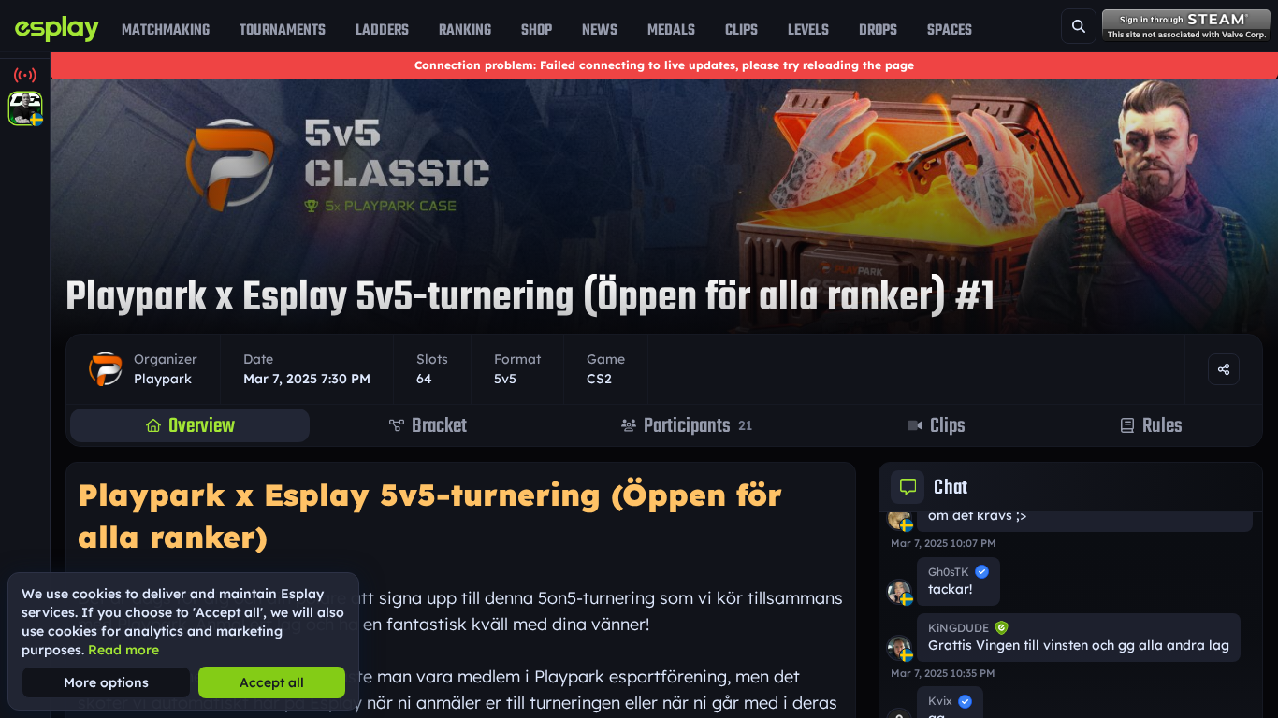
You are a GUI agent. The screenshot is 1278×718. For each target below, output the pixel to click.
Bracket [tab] (439, 425)
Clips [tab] (948, 425)
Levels (808, 30)
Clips (741, 30)
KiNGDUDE (958, 628)
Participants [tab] (698, 425)
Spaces (949, 30)
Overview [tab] (201, 425)
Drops (878, 30)
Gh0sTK (948, 572)
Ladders (382, 30)
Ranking (465, 30)
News (599, 30)
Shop (536, 30)
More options (106, 682)
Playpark (163, 378)
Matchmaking (166, 30)
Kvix (940, 701)
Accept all (272, 682)
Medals (671, 30)
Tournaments (283, 30)
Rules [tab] (1162, 425)
